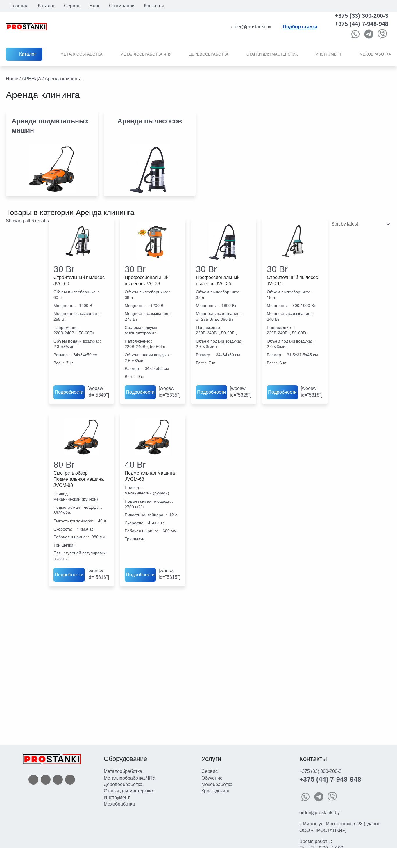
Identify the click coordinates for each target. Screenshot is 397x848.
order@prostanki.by (319, 812)
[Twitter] (46, 779)
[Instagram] (58, 779)
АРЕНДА (31, 78)
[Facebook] (33, 779)
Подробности (69, 392)
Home (12, 78)
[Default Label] (70, 779)
